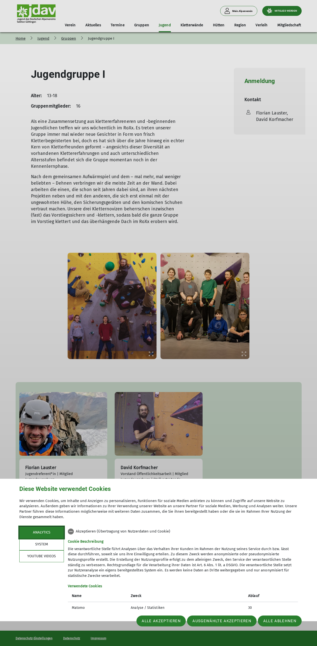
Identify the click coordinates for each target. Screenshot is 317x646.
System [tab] (41, 544)
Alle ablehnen (279, 621)
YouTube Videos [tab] (41, 556)
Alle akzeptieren (161, 621)
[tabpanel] (183, 570)
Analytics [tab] (41, 532)
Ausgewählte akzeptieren (221, 621)
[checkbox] (183, 531)
